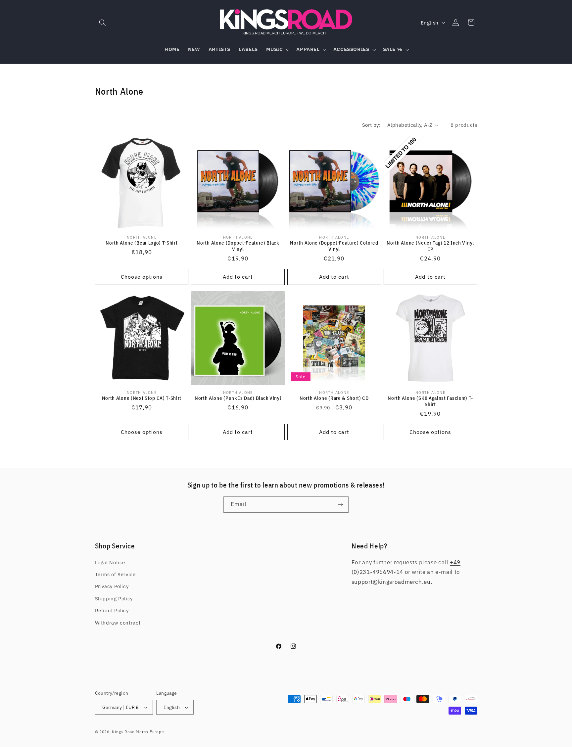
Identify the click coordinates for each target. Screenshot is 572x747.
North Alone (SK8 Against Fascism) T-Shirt (430, 401)
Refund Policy (112, 610)
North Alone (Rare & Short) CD (334, 398)
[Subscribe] (340, 504)
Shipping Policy (114, 598)
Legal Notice (110, 562)
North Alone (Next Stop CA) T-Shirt (141, 398)
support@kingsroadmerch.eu (391, 581)
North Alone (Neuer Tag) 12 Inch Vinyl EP (430, 246)
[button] (102, 22)
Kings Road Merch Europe (138, 731)
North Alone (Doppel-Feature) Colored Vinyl (334, 246)
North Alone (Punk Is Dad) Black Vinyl (238, 398)
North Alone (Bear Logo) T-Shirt (141, 243)
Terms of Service (115, 574)
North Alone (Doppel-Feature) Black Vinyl (238, 246)
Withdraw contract (118, 623)
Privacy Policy (112, 586)
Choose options (142, 276)
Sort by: (371, 125)
